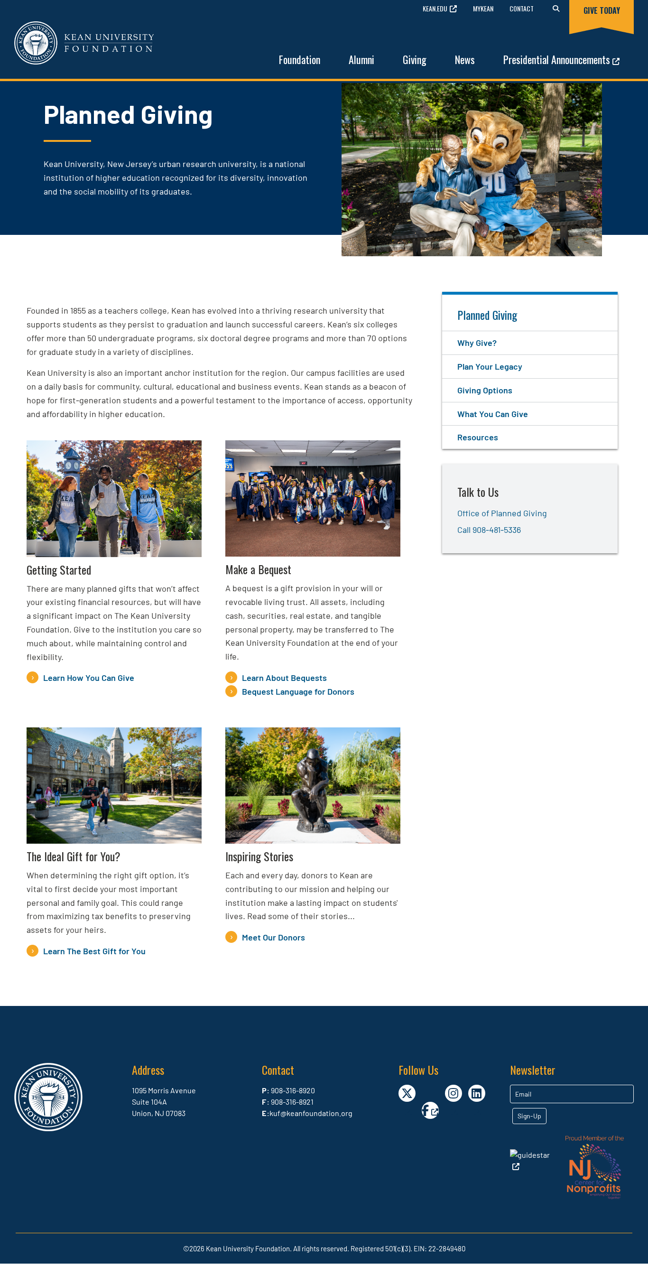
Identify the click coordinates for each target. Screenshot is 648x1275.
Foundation (299, 59)
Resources (477, 437)
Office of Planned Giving (502, 513)
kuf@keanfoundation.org (310, 1112)
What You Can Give (492, 414)
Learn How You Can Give (88, 677)
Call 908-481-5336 (489, 529)
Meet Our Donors (273, 937)
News (465, 59)
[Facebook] (430, 1110)
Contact (521, 8)
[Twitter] (407, 1093)
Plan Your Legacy (489, 366)
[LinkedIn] (476, 1093)
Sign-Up (529, 1116)
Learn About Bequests (284, 677)
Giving (414, 59)
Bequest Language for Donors (298, 691)
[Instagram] (453, 1093)
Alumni (361, 59)
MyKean (483, 8)
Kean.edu (435, 8)
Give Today (601, 10)
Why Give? (477, 342)
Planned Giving (487, 314)
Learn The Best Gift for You (94, 951)
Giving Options (484, 390)
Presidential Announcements (556, 59)
